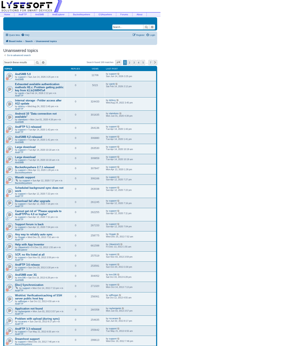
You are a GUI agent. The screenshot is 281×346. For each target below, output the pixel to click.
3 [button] (134, 62)
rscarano (22, 321)
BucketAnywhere (81, 14)
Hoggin (21, 237)
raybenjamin (24, 311)
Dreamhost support (27, 338)
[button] (118, 62)
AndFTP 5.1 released (28, 126)
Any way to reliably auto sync (33, 234)
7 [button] (150, 62)
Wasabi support (25, 177)
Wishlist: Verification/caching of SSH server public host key (38, 297)
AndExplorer (58, 14)
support (22, 77)
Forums (124, 14)
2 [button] (129, 62)
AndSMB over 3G (26, 274)
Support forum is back (29, 224)
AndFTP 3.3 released (28, 328)
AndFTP (23, 14)
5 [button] (143, 62)
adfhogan (22, 301)
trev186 (22, 277)
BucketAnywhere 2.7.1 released (35, 167)
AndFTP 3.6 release (27, 264)
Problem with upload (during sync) (37, 318)
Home (7, 14)
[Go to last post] (118, 74)
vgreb (21, 93)
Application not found (29, 308)
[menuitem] (25, 35)
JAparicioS (23, 247)
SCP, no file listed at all (30, 254)
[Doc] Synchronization (29, 284)
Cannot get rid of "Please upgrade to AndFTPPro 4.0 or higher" (38, 213)
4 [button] (138, 62)
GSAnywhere (105, 14)
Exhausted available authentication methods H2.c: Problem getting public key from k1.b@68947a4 (39, 87)
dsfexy (21, 106)
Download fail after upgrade (32, 201)
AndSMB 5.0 (23, 74)
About (139, 14)
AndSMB (39, 14)
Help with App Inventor (29, 244)
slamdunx (23, 119)
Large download (25, 147)
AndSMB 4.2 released (28, 136)
